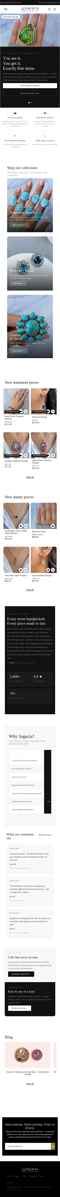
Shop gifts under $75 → (21, 974)
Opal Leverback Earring (41, 575)
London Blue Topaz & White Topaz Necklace (16, 532)
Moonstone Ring (38, 532)
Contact (10, 1182)
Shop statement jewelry (30, 86)
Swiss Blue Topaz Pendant (16, 575)
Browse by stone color (30, 93)
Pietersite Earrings (39, 417)
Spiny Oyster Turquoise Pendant (41, 461)
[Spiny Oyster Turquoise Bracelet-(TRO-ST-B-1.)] (16, 401)
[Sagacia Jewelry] (30, 9)
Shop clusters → (19, 351)
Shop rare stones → (19, 1008)
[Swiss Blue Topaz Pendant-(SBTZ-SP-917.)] (16, 560)
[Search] (49, 9)
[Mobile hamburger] (6, 9)
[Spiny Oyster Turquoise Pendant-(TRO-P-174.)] (44, 445)
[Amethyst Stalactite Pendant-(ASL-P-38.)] (16, 445)
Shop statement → (20, 225)
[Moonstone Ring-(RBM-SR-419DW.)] (44, 516)
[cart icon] (54, 9)
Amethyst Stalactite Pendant (16, 461)
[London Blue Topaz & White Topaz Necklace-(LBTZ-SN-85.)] (16, 516)
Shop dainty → (18, 283)
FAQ (24, 1176)
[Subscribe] (53, 1146)
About (9, 1176)
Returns (42, 1176)
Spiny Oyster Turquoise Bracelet (14, 417)
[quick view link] (20, 411)
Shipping (32, 1176)
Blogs (17, 1176)
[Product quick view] (25, 411)
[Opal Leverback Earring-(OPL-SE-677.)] (44, 560)
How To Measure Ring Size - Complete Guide (28, 1073)
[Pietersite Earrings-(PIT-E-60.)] (44, 401)
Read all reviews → (45, 836)
